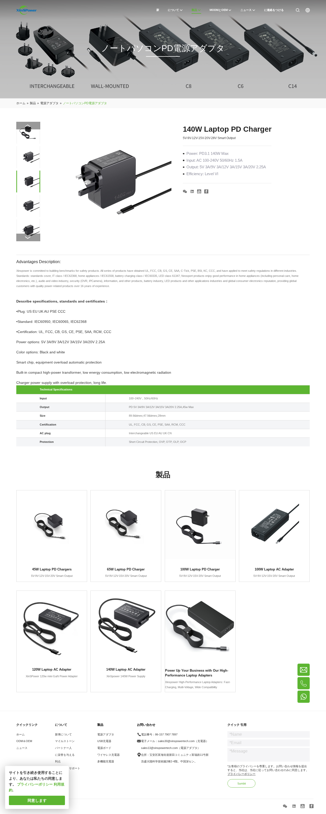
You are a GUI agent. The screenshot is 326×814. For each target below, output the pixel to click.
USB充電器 (104, 741)
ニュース (22, 747)
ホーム (20, 734)
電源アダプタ (105, 734)
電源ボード (104, 747)
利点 (58, 761)
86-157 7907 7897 (166, 734)
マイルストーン (65, 741)
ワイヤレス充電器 (108, 754)
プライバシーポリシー (241, 773)
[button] (28, 237)
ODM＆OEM (24, 741)
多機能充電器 (105, 761)
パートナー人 (63, 747)
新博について (63, 734)
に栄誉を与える (65, 754)
